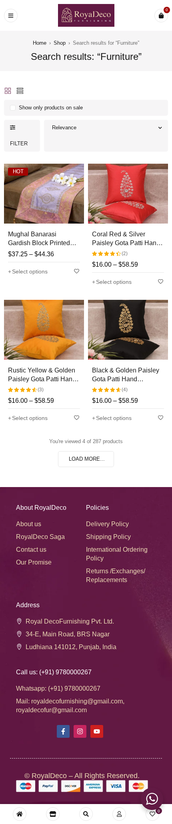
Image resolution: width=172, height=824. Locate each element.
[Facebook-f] (63, 731)
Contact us (31, 549)
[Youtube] (96, 731)
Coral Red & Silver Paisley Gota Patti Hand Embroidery (126, 243)
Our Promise (34, 562)
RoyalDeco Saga (40, 536)
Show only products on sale (51, 108)
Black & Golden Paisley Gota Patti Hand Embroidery (125, 379)
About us (28, 524)
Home (39, 43)
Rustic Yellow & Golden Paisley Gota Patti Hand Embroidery (42, 379)
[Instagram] (80, 731)
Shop (60, 43)
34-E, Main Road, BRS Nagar (68, 634)
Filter (19, 144)
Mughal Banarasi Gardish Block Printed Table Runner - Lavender (43, 243)
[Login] (119, 814)
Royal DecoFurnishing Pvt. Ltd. (70, 621)
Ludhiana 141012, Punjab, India (71, 647)
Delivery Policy (107, 524)
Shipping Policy (108, 536)
